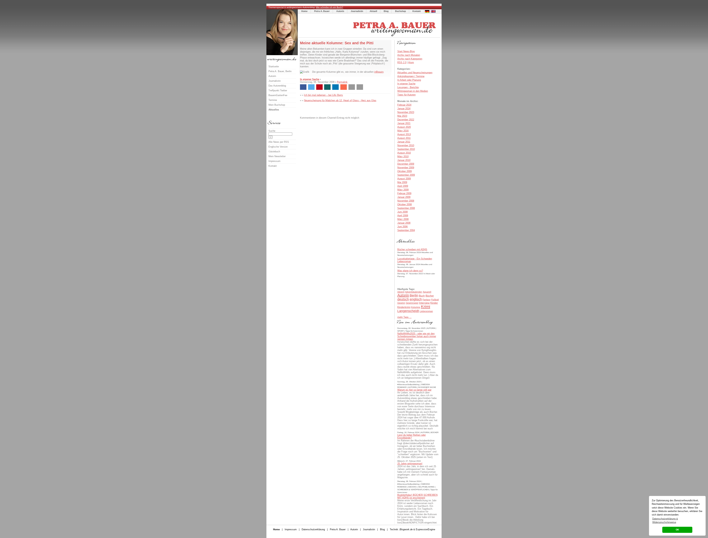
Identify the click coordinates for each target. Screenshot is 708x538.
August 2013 (404, 134)
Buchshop (400, 11)
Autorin (340, 11)
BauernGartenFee (277, 95)
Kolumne (415, 307)
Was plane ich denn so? (410, 270)
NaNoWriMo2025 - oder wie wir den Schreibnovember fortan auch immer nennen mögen (416, 336)
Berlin (414, 295)
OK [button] (677, 530)
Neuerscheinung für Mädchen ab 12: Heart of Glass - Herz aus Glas (340, 100)
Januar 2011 (403, 141)
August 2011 (404, 138)
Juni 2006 (402, 226)
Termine (272, 100)
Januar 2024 (403, 108)
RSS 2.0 (401, 62)
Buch (422, 295)
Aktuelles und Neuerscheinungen (414, 72)
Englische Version (278, 146)
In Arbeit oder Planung (409, 80)
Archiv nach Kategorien (409, 58)
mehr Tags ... (404, 317)
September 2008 (406, 208)
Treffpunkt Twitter (277, 90)
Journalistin (357, 11)
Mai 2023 (402, 116)
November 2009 (405, 167)
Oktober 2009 (404, 171)
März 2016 (403, 130)
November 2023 (405, 112)
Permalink (342, 82)
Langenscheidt (408, 311)
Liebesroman (426, 311)
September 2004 (406, 230)
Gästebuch (274, 151)
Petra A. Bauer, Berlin (279, 71)
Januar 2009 (403, 197)
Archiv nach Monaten (408, 55)
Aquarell (427, 292)
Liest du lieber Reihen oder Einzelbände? (411, 436)
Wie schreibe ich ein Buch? (329, 7)
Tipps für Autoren (406, 94)
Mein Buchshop (276, 104)
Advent (400, 292)
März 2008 (403, 219)
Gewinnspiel (412, 303)
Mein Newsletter (277, 156)
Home (304, 11)
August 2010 (404, 152)
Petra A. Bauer (322, 11)
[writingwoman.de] (369, 36)
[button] (303, 87)
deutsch (403, 299)
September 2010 (406, 149)
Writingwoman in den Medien (412, 91)
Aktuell (373, 11)
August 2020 (404, 127)
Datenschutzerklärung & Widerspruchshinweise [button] (665, 520)
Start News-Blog (406, 51)
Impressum (274, 161)
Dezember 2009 (405, 163)
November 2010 (405, 145)
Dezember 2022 (405, 119)
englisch (416, 299)
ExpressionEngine (425, 529)
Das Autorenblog (277, 85)
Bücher (430, 295)
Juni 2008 (402, 211)
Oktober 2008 (404, 204)
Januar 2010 (403, 160)
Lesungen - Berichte (408, 87)
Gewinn (401, 303)
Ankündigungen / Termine (410, 76)
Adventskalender (413, 292)
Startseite (273, 66)
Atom (411, 62)
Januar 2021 (403, 123)
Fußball (435, 299)
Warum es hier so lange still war (414, 389)
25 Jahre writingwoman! (409, 463)
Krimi (425, 306)
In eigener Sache (309, 79)
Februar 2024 (404, 104)
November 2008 (405, 200)
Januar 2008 (403, 223)
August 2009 (404, 178)
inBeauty (379, 71)
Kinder (434, 302)
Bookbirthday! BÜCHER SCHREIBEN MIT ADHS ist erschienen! (417, 496)
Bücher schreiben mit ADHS (412, 249)
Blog (386, 11)
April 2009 (402, 186)
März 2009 (403, 189)
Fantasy (427, 299)
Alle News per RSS (278, 142)
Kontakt (416, 11)
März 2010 (403, 156)
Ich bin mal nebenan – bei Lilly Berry (323, 95)
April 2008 (402, 215)
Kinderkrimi (403, 307)
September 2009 (406, 175)
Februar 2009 (404, 193)
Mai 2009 (402, 182)
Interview (424, 302)
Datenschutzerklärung (313, 529)
